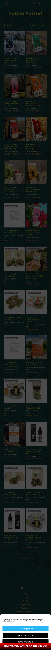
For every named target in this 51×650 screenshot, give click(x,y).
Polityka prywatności (17, 647)
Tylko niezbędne (25, 635)
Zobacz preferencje (25, 642)
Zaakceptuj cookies (25, 628)
